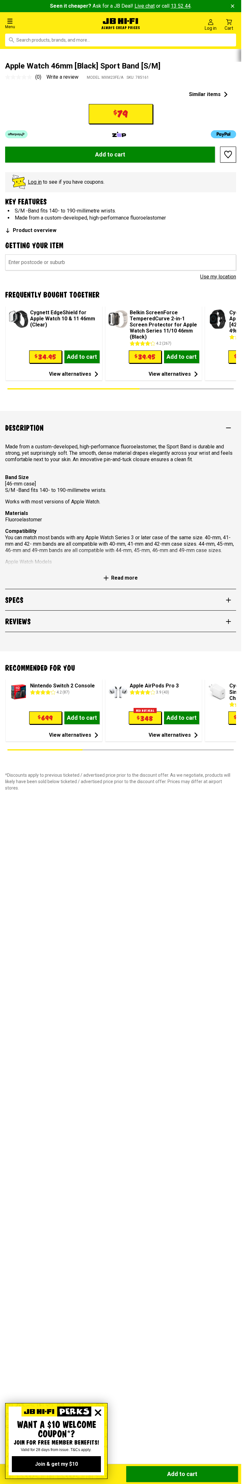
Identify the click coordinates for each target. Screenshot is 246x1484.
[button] (41, 23)
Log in (35, 181)
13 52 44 (181, 6)
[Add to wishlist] (228, 153)
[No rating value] (20, 75)
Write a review (62, 76)
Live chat (145, 6)
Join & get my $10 (56, 1464)
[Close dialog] (98, 1412)
